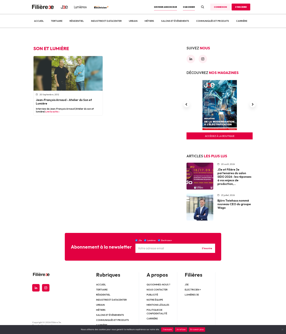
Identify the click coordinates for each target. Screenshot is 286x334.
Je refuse (181, 329)
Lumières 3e (192, 294)
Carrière (241, 20)
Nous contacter (157, 289)
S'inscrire (207, 248)
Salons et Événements (175, 20)
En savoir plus (197, 329)
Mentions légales (158, 304)
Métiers (149, 20)
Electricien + (193, 289)
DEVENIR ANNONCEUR (165, 7)
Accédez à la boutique (219, 135)
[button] (186, 104)
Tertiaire (56, 20)
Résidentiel (77, 20)
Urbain (133, 20)
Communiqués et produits (212, 20)
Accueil (39, 20)
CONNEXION (220, 7)
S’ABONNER (189, 7)
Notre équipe (155, 299)
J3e (187, 284)
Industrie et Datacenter (106, 20)
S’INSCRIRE (241, 7)
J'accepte (167, 329)
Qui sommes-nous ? (158, 284)
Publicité (152, 294)
